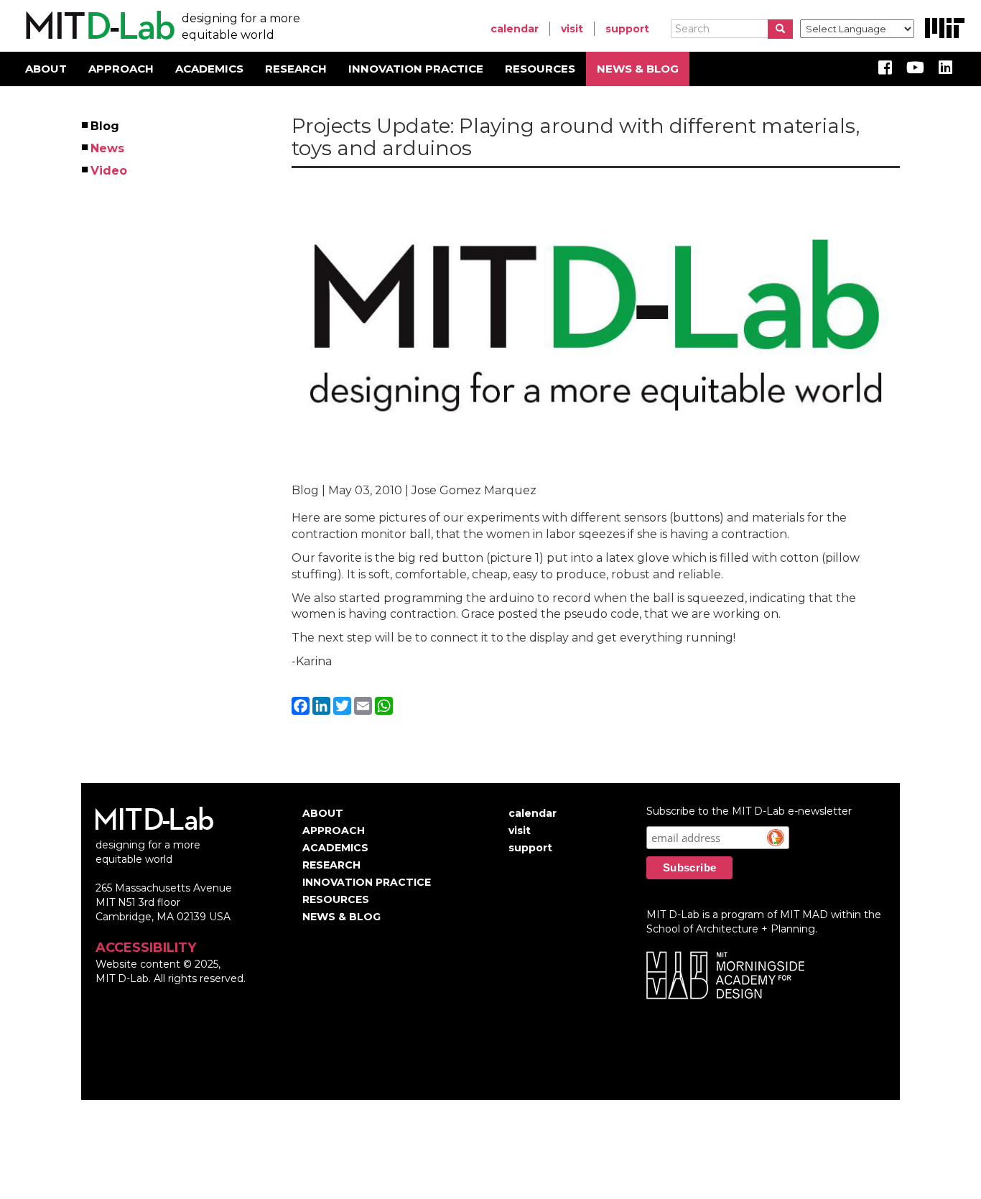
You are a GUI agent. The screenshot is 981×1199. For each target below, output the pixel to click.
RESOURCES (540, 68)
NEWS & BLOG (638, 68)
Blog (105, 126)
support (627, 28)
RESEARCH (296, 68)
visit (572, 28)
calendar (514, 28)
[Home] (98, 26)
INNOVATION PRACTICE (415, 68)
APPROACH (121, 68)
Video (109, 170)
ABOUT (46, 68)
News (108, 148)
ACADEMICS (209, 68)
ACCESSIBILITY (146, 947)
